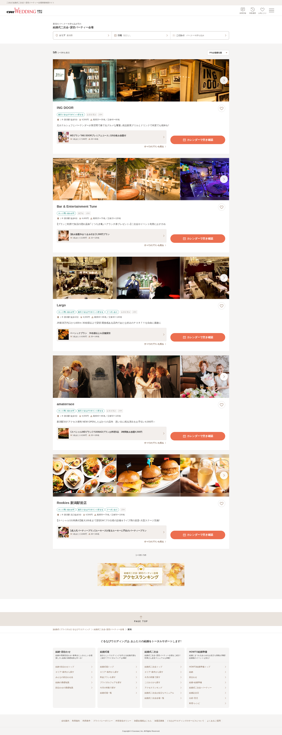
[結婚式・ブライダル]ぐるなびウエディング (71, 629)
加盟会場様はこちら (143, 721)
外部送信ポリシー (123, 721)
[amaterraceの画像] (141, 376)
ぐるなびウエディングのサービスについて (185, 721)
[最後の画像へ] (224, 80)
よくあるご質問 (214, 721)
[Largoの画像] (141, 278)
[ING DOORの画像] (141, 80)
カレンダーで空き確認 (200, 139)
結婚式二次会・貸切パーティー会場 (109, 629)
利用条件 (86, 721)
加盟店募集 (159, 721)
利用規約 (76, 721)
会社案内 (65, 721)
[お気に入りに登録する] (221, 108)
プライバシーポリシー (103, 721)
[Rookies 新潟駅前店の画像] (141, 475)
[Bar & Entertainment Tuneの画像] (141, 179)
